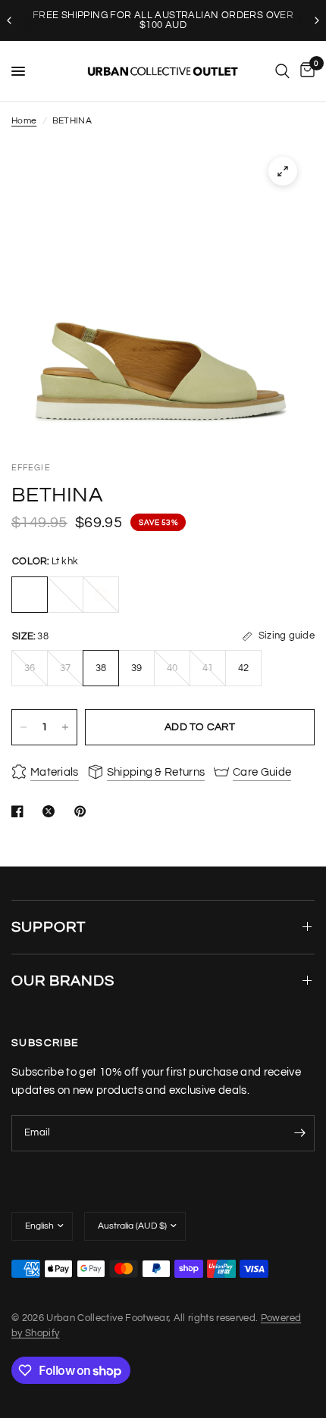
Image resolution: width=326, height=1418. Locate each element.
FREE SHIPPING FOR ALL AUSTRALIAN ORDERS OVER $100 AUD (163, 20)
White (101, 594)
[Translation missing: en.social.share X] (51, 811)
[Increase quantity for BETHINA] (65, 727)
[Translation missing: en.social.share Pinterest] (83, 811)
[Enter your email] (299, 1133)
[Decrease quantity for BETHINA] (23, 727)
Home (23, 121)
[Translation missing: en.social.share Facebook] (20, 811)
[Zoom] (282, 171)
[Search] (282, 71)
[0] (305, 71)
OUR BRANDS (62, 981)
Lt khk (29, 594)
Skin (65, 594)
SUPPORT (48, 927)
